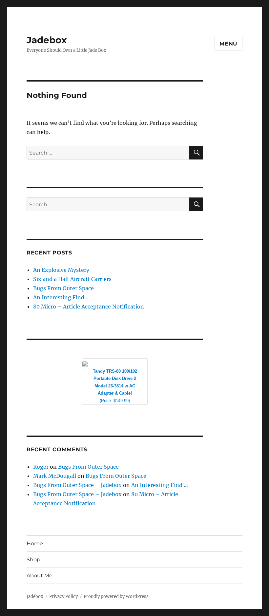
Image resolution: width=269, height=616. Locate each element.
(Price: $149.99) (115, 386)
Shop (33, 559)
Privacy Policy (63, 596)
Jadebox (47, 40)
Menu (228, 44)
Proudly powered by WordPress (116, 596)
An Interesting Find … (61, 297)
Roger (41, 466)
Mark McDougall (54, 476)
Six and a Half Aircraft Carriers (72, 279)
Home (35, 543)
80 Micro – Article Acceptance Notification (88, 306)
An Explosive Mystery (61, 270)
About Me (39, 575)
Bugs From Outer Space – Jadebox (77, 485)
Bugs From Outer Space (63, 288)
